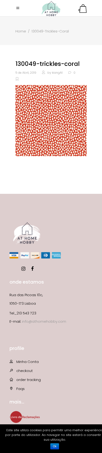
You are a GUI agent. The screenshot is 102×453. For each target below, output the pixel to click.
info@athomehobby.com (44, 321)
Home (20, 31)
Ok (54, 446)
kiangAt (57, 73)
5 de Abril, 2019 (25, 73)
